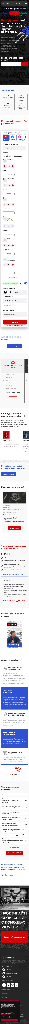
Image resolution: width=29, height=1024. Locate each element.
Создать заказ (17, 3)
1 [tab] (8, 536)
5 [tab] (18, 536)
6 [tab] (21, 536)
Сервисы (5, 993)
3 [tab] (13, 536)
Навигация (6, 989)
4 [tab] (16, 536)
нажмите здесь (14, 346)
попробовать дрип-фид (14, 601)
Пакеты (4, 997)
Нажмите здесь (8, 474)
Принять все (10, 1020)
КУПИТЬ (13, 398)
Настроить (5, 1016)
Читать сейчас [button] (14, 13)
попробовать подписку (14, 574)
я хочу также (14, 528)
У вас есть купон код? (9, 305)
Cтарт (24, 64)
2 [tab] (10, 536)
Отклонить (14, 1016)
